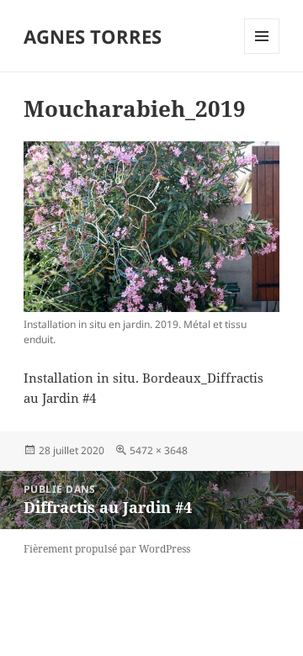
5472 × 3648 (159, 450)
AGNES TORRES (93, 36)
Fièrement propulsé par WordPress (107, 549)
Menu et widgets (262, 53)
